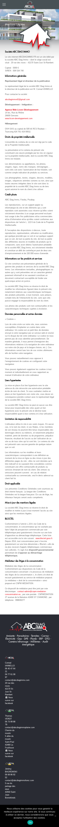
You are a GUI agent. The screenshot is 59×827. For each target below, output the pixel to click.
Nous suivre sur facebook (9, 700)
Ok (30, 822)
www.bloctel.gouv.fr (44, 538)
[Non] (55, 815)
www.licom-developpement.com (19, 118)
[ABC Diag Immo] (29, 4)
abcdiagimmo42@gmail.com (17, 99)
